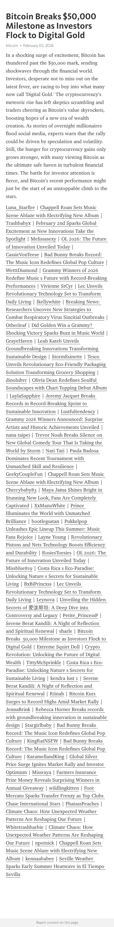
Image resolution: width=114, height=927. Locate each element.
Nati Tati (55, 451)
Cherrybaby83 (21, 490)
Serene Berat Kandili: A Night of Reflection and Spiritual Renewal (53, 686)
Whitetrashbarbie (24, 827)
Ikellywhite (49, 302)
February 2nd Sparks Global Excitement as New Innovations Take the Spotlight (52, 231)
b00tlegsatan (45, 521)
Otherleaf (16, 325)
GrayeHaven (19, 341)
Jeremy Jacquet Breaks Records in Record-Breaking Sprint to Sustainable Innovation (51, 404)
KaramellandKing (45, 757)
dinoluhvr (16, 380)
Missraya (41, 772)
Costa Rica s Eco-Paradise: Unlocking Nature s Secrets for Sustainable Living (52, 576)
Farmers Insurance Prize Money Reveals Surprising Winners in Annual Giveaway (53, 780)
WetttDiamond (21, 270)
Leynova (46, 600)
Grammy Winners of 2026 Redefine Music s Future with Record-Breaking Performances (57, 278)
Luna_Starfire (20, 207)
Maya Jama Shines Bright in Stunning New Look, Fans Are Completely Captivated (54, 498)
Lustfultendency (78, 411)
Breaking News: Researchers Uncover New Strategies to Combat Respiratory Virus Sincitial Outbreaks (55, 309)
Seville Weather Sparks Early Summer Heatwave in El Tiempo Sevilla (56, 866)
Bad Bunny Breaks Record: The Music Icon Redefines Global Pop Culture (56, 733)
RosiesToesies (56, 553)
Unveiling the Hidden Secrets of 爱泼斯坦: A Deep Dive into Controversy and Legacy (56, 607)
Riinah (57, 694)
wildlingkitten (64, 788)
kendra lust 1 (64, 678)
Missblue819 (19, 568)
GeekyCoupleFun (24, 474)
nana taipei (18, 435)
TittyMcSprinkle (43, 662)
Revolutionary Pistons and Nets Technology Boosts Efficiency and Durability (56, 545)
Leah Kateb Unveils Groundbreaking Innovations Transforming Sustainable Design (53, 349)
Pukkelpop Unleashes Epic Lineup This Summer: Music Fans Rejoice (53, 529)
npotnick (44, 843)
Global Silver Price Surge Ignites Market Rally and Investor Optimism (55, 764)
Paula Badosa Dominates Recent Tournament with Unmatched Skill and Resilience (53, 458)
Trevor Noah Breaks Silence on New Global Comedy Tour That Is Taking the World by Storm (54, 443)
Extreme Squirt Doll (58, 647)
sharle (65, 631)
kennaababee (39, 859)
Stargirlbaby (38, 725)
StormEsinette (67, 357)
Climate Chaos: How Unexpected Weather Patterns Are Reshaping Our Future (55, 835)
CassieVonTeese (22, 255)
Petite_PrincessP (80, 615)
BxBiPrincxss (37, 584)
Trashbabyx (18, 223)
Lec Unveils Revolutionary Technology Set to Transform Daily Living (55, 294)
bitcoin (12, 45)
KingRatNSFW (42, 741)
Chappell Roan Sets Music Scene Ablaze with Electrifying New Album (54, 851)
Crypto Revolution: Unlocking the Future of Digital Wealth (53, 655)
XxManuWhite (49, 506)
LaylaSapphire (25, 396)
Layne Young (52, 537)
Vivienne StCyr (57, 286)
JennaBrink (18, 709)
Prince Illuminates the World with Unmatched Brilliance (48, 513)
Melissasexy (43, 239)
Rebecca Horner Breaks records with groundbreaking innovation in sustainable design (57, 717)
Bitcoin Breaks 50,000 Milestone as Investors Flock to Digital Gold (56, 639)
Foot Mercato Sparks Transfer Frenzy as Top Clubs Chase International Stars (55, 796)
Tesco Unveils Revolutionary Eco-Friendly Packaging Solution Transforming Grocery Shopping (56, 364)
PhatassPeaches (82, 804)
